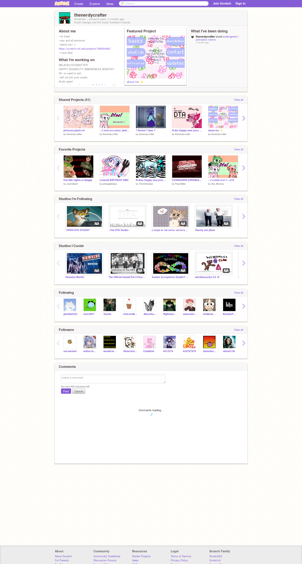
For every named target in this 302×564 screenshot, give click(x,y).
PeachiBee (180, 183)
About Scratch (63, 556)
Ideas (110, 3)
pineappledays (110, 183)
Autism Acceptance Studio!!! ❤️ (170, 277)
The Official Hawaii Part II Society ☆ (127, 277)
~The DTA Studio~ (119, 230)
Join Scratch (222, 3)
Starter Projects (141, 556)
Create (78, 3)
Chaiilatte (148, 351)
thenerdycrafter (74, 134)
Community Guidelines (106, 556)
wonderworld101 (110, 351)
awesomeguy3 (190, 314)
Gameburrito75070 (210, 351)
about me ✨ (135, 82)
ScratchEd (215, 556)
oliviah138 (229, 351)
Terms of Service (181, 556)
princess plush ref (74, 130)
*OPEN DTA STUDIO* (78, 230)
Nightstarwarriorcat (170, 314)
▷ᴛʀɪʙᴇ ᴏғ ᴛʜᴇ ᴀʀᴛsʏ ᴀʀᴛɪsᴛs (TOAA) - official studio (170, 230)
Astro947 (88, 314)
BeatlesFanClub (230, 314)
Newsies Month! (75, 277)
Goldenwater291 (210, 314)
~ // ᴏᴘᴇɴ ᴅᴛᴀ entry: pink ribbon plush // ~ (115, 130)
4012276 (168, 351)
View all (238, 100)
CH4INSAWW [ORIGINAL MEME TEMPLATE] (187, 180)
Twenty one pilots (205, 230)
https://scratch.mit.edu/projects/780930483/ (85, 48)
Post (66, 391)
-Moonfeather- (150, 314)
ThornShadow (146, 183)
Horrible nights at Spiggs (77, 180)
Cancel (79, 391)
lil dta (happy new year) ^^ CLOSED (187, 130)
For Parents (62, 560)
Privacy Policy (179, 560)
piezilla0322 (70, 314)
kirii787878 (189, 351)
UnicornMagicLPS (130, 314)
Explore (95, 3)
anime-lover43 (90, 351)
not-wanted (69, 351)
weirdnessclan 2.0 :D (207, 277)
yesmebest (72, 183)
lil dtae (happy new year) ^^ (151, 180)
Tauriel (107, 314)
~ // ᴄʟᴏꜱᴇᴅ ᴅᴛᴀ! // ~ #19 (221, 180)
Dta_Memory (217, 183)
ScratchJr (215, 560)
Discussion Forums (104, 560)
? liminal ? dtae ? (145, 130)
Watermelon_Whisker (130, 351)
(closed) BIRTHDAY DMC (114, 180)
